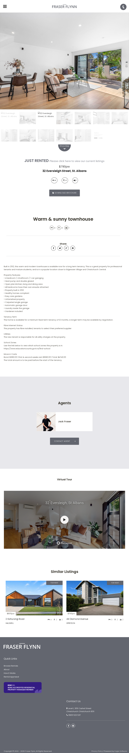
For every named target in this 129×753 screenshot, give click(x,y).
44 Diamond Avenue (77, 619)
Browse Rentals (11, 665)
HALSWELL (10, 623)
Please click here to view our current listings (77, 161)
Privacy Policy (97, 751)
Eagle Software (121, 751)
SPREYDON (70, 623)
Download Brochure (65, 193)
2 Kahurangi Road (15, 619)
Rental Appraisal (11, 676)
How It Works (9, 673)
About (6, 669)
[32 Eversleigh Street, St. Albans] (64, 61)
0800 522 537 (74, 715)
